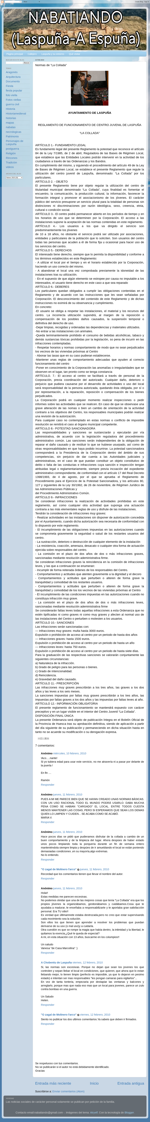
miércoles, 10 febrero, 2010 (69, 753)
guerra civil (12, 104)
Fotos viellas (13, 99)
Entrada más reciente (53, 1083)
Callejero (32, 54)
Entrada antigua (130, 1083)
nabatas (11, 127)
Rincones (11, 158)
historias (11, 118)
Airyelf (94, 1112)
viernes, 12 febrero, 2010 (88, 962)
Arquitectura (13, 76)
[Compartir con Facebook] (46, 738)
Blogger (129, 1112)
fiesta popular (14, 90)
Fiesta (9, 86)
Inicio (94, 1083)
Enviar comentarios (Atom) (68, 1091)
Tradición (11, 162)
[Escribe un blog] (41, 738)
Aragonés (12, 72)
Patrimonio (12, 136)
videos (10, 167)
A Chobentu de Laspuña (56, 962)
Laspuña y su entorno (52, 54)
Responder (47, 784)
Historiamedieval (16, 113)
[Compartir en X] (43, 738)
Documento (13, 81)
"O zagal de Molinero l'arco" (59, 869)
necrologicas (13, 131)
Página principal (14, 54)
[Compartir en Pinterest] (48, 738)
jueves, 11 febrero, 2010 (67, 794)
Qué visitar (74, 54)
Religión (11, 153)
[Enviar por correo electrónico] (39, 738)
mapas (10, 122)
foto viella (11, 95)
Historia (10, 108)
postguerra (12, 148)
